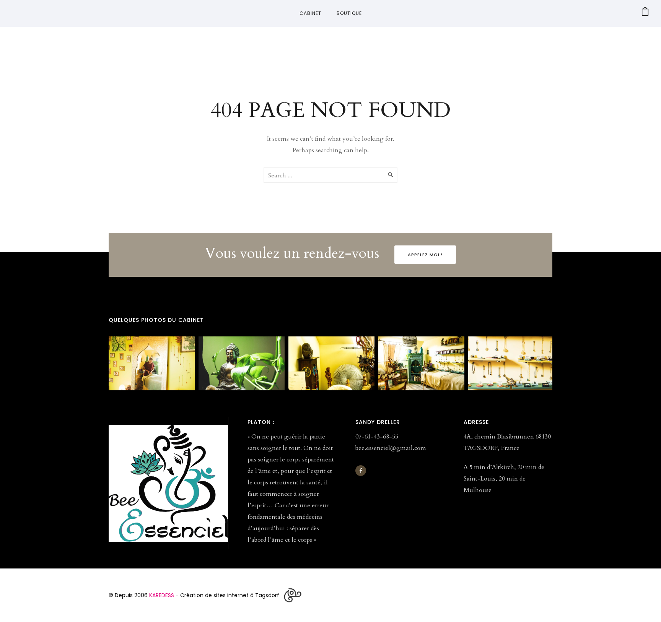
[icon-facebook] (360, 470)
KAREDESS (161, 595)
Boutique (349, 13)
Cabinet (310, 13)
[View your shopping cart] (645, 13)
